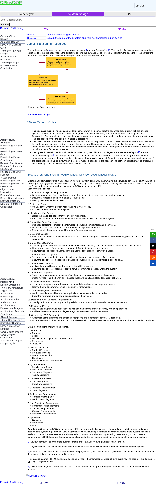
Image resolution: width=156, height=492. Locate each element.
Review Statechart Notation (10, 327)
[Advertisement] (12, 104)
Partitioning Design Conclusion (10, 158)
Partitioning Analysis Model (11, 147)
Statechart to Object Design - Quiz (11, 342)
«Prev (44, 29)
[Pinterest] (153, 252)
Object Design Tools (11, 320)
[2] (86, 49)
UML (130, 14)
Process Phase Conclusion (8, 67)
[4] (139, 152)
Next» (122, 29)
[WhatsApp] (153, 234)
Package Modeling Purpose (10, 173)
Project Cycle (26, 14)
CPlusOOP (11, 2)
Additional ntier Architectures (8, 304)
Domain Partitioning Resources (11, 167)
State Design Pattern (11, 331)
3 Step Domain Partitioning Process (11, 179)
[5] (54, 155)
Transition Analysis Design (10, 52)
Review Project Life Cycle (10, 46)
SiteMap (140, 5)
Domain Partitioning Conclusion (11, 205)
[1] (49, 49)
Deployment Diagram (11, 308)
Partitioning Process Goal (11, 153)
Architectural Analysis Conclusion (12, 312)
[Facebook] (153, 240)
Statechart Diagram (10, 323)
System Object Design (8, 37)
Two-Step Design (9, 62)
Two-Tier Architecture (11, 287)
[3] (109, 49)
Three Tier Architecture (6, 292)
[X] (153, 246)
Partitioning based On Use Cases (12, 185)
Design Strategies (10, 284)
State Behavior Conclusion (8, 336)
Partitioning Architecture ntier (9, 298)
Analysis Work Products (8, 58)
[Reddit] (153, 257)
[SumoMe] (153, 263)
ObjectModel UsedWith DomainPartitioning (10, 192)
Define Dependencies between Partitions (12, 199)
